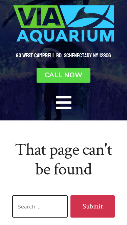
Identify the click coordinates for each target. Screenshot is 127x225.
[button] (63, 102)
